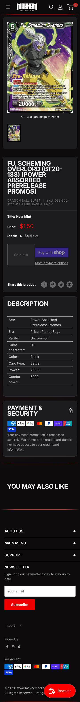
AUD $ (11, 625)
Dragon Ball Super (23, 200)
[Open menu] (8, 7)
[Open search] (51, 7)
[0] (70, 7)
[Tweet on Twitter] (61, 284)
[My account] (60, 7)
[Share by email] (69, 284)
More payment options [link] (51, 263)
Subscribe (19, 604)
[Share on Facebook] (44, 284)
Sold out (21, 255)
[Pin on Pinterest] (53, 284)
